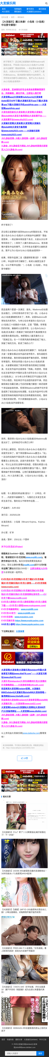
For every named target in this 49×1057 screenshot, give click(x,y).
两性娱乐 (18, 12)
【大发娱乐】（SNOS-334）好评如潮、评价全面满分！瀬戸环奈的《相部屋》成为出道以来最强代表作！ (23, 989)
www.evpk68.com (26, 613)
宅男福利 (18, 9)
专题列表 (10, 1040)
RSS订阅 (42, 1040)
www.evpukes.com (24, 617)
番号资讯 (30, 9)
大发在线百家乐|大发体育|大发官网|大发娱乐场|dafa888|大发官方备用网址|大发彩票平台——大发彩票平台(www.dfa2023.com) (23, 116)
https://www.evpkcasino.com (29, 621)
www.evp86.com (34, 557)
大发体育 (20, 631)
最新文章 (18, 1040)
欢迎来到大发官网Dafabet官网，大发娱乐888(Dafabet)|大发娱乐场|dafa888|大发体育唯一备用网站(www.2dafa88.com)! (23, 692)
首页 (4, 9)
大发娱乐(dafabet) (32, 12)
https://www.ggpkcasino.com (29, 624)
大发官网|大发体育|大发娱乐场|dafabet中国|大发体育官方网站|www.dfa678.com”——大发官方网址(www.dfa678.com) (24, 673)
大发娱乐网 (8, 3)
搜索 (40, 1053)
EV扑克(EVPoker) (14, 547)
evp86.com (28, 565)
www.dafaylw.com (31, 733)
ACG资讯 (6, 12)
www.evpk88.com (29, 609)
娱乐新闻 (42, 9)
